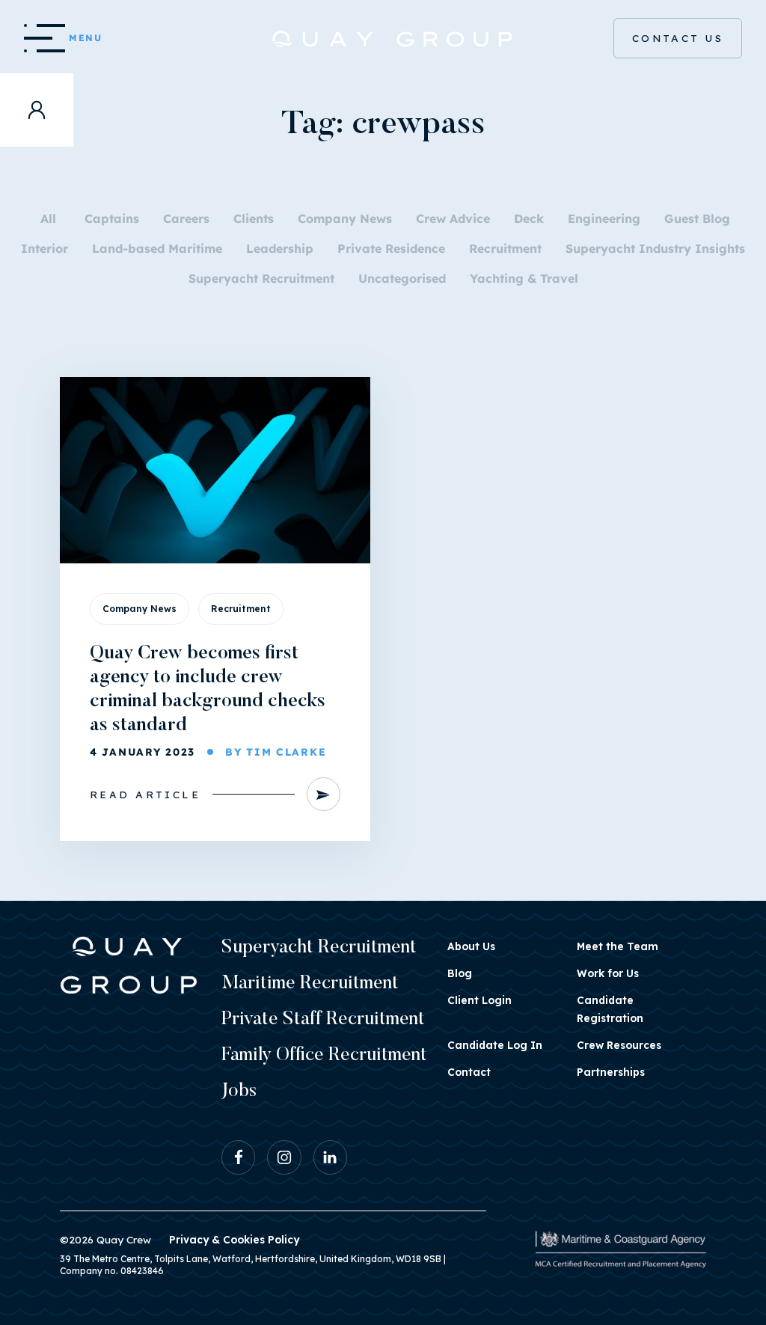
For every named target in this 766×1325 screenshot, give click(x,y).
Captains (112, 218)
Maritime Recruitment (310, 984)
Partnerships (611, 1071)
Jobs (239, 1092)
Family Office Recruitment (324, 1056)
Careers (186, 218)
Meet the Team (617, 946)
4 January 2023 (142, 751)
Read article (145, 794)
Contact (469, 1071)
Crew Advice (453, 218)
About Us (471, 946)
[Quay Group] (383, 39)
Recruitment (505, 248)
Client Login (479, 1000)
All (48, 218)
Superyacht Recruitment (261, 278)
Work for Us (608, 973)
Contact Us (677, 37)
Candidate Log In (494, 1044)
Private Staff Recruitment (323, 1020)
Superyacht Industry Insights (655, 248)
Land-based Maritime (157, 248)
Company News (345, 218)
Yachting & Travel (524, 278)
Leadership (279, 248)
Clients (253, 218)
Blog (459, 973)
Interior (44, 248)
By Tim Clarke (275, 751)
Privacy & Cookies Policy (234, 1239)
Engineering (604, 218)
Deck (529, 218)
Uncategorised (402, 278)
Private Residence (391, 248)
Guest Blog (697, 218)
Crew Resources (619, 1044)
